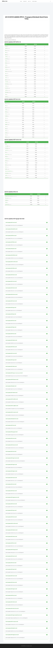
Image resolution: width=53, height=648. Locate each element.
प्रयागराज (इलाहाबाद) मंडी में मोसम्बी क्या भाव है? (11, 340)
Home (21, 1)
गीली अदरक (6, 198)
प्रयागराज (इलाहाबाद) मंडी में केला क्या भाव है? (11, 595)
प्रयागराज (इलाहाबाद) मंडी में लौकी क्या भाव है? (11, 268)
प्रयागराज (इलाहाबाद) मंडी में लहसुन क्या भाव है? (11, 588)
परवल (6, 71)
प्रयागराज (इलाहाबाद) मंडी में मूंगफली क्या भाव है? (11, 628)
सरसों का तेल (6, 204)
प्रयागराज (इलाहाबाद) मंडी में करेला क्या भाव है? (11, 274)
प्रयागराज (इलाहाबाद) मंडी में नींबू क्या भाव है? (11, 327)
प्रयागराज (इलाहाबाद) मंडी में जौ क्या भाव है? (11, 425)
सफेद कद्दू (6, 92)
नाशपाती (6, 116)
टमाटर (6, 96)
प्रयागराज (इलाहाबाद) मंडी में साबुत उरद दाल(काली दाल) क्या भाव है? (14, 615)
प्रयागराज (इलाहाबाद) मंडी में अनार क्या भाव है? (11, 353)
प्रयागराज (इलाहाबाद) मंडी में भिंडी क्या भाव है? (11, 242)
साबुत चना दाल (7, 154)
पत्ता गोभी (6, 58)
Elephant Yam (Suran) (8, 196)
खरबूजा (6, 124)
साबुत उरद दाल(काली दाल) (8, 171)
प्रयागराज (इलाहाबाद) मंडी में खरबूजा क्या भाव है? (11, 471)
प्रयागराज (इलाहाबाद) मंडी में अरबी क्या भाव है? (11, 366)
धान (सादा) (6, 148)
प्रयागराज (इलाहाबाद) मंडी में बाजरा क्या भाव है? (11, 503)
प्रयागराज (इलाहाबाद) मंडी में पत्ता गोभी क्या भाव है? (12, 261)
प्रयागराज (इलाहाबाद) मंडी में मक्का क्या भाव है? (11, 490)
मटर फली (6, 88)
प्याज (5, 65)
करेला (6, 67)
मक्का (6, 156)
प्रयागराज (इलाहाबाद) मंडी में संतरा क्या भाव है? (11, 516)
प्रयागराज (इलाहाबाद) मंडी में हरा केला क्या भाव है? (12, 294)
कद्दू (5, 73)
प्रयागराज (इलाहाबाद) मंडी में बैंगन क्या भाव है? (11, 235)
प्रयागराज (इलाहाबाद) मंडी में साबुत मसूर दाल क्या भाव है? (12, 497)
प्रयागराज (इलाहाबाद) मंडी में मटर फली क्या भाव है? (12, 523)
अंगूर (5, 128)
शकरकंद (6, 90)
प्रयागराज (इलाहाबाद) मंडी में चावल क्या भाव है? (11, 556)
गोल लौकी (6, 81)
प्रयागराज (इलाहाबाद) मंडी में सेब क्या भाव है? (11, 320)
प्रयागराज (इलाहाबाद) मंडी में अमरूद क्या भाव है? (11, 536)
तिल (5, 162)
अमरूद (6, 132)
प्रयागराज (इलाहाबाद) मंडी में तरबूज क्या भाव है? (11, 464)
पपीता (6, 111)
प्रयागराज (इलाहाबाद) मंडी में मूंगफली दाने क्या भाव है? (12, 418)
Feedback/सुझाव (34, 1)
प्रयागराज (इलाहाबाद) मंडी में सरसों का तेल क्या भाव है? (12, 608)
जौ (5, 152)
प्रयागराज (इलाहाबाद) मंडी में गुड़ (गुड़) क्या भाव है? (12, 431)
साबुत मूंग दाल (6, 177)
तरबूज (6, 122)
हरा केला (6, 69)
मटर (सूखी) (6, 146)
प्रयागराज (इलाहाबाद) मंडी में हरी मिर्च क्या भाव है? (11, 255)
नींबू (5, 105)
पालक (6, 86)
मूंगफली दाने (6, 150)
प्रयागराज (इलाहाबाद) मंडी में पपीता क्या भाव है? (11, 346)
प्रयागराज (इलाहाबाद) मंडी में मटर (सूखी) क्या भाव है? (12, 405)
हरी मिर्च (6, 56)
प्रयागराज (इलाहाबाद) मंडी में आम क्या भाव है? (11, 438)
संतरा (6, 130)
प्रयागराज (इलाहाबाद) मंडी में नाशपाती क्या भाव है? (11, 392)
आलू (5, 75)
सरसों (6, 169)
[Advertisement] (26, 8)
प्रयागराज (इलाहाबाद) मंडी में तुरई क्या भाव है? (11, 386)
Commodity (25, 1)
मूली (5, 54)
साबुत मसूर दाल (7, 158)
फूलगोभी (6, 48)
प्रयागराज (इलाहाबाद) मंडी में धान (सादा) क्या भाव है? (12, 412)
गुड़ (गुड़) (6, 200)
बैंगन (5, 50)
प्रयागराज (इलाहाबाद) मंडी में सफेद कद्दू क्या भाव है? (12, 549)
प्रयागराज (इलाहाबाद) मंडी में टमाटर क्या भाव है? (11, 575)
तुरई (5, 79)
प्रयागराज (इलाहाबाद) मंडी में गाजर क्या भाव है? (11, 222)
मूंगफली (6, 175)
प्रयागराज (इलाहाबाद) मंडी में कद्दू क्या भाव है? (11, 307)
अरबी (5, 77)
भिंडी (5, 52)
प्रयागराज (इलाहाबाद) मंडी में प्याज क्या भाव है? (11, 281)
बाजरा (6, 160)
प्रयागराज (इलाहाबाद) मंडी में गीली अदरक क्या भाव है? (12, 379)
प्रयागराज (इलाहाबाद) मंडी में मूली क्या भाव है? (11, 248)
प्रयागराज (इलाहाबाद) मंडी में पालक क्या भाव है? (11, 477)
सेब (5, 103)
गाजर (5, 46)
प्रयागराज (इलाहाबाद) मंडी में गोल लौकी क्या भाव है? (12, 399)
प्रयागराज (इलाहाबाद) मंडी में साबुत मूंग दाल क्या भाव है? (12, 634)
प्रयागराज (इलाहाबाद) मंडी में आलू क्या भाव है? (11, 359)
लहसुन (6, 202)
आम (5, 118)
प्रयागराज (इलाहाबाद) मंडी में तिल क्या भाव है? (11, 543)
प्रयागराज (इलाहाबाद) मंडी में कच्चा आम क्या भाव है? (12, 444)
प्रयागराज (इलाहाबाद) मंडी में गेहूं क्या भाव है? (11, 314)
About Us (29, 1)
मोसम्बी (6, 109)
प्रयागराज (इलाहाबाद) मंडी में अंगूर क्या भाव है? (11, 510)
